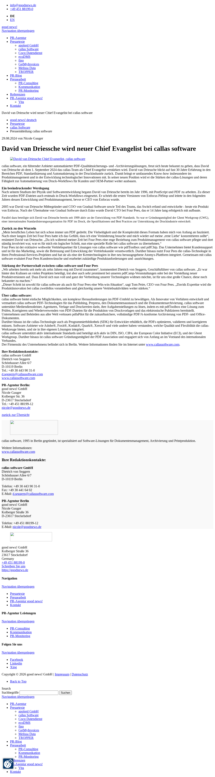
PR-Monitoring (20, 636)
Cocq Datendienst (30, 719)
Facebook (16, 659)
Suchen (65, 692)
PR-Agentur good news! (26, 601)
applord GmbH (28, 711)
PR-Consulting (20, 628)
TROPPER (26, 738)
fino (21, 726)
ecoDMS (24, 722)
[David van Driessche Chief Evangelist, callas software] (47, 159)
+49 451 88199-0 (21, 9)
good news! (9, 27)
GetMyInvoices (28, 730)
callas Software (20, 127)
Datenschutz (80, 674)
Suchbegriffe (10, 692)
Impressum (62, 674)
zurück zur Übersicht (15, 415)
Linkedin (16, 663)
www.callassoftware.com (162, 344)
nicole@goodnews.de (16, 407)
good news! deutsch (23, 120)
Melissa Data (27, 734)
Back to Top (18, 681)
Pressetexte (17, 123)
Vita (21, 768)
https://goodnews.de (15, 570)
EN (12, 20)
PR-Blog (16, 741)
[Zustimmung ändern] (8, 764)
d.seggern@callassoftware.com (22, 374)
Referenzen (17, 760)
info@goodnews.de (23, 5)
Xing (13, 667)
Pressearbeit (18, 597)
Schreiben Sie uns (13, 566)
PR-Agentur (18, 704)
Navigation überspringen (18, 30)
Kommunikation (21, 632)
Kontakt (15, 605)
